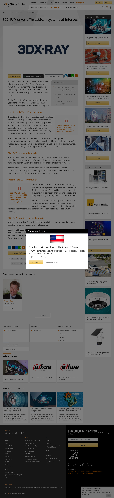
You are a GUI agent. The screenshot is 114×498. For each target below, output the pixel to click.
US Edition (35, 262)
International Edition (52, 262)
